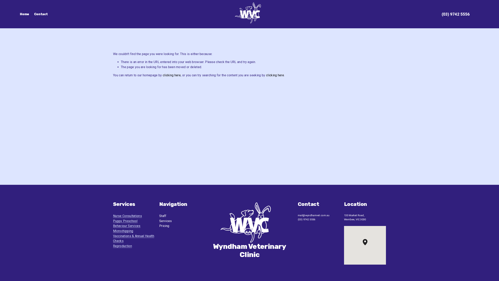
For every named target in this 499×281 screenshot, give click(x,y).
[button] (367, 245)
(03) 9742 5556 (456, 14)
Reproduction (122, 246)
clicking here (172, 75)
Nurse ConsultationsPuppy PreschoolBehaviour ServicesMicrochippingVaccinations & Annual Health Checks (133, 228)
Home (24, 14)
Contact (41, 14)
